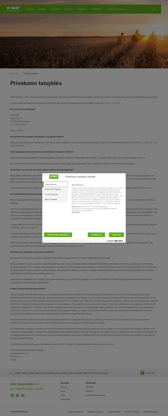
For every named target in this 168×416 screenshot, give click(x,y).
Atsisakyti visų (96, 235)
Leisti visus (116, 235)
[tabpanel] (97, 200)
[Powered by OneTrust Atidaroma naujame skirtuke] (116, 241)
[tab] (55, 184)
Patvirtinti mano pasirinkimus (58, 235)
